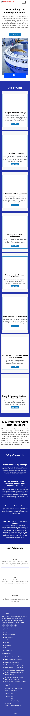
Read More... (15, 124)
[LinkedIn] (15, 625)
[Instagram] (11, 625)
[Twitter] (7, 625)
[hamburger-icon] (24, 2)
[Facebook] (3, 625)
